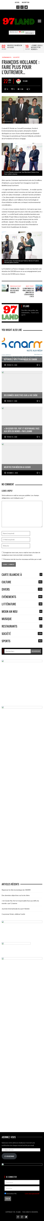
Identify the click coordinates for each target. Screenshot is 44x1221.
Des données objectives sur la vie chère (16, 895)
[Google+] (22, 7)
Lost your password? (32, 1193)
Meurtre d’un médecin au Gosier (14, 46)
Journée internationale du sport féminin (16, 909)
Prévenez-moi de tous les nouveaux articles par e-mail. (22, 559)
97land (25, 81)
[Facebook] (18, 7)
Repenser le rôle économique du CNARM (16, 890)
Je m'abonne (9, 1156)
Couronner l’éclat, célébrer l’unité (13, 914)
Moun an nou (22, 611)
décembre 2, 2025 (12, 473)
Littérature (22, 604)
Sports (22, 641)
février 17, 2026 (12, 401)
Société (16, 57)
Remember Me (11, 1193)
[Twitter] (26, 7)
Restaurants (22, 626)
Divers (22, 589)
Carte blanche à (22, 574)
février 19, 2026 (12, 365)
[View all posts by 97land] (18, 81)
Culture (22, 582)
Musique (22, 618)
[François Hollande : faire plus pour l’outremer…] (22, 110)
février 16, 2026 (12, 437)
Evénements (6, 57)
